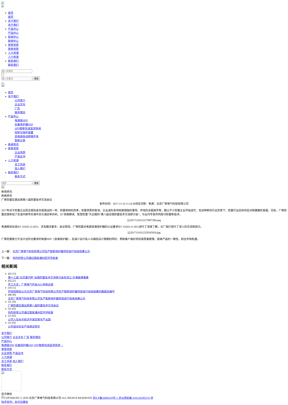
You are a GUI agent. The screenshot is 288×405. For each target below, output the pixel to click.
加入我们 (20, 168)
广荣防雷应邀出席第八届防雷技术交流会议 (33, 305)
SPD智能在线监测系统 (28, 128)
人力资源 (13, 160)
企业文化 (20, 104)
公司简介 (20, 100)
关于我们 (13, 96)
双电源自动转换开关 (27, 136)
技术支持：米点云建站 (14, 401)
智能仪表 (20, 140)
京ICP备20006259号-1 (105, 397)
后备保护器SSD (24, 124)
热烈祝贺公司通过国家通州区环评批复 (35, 258)
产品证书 (20, 156)
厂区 (17, 108)
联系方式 (20, 176)
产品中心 (13, 116)
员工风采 (20, 164)
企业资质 (20, 152)
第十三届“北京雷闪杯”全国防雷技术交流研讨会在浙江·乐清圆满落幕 (48, 277)
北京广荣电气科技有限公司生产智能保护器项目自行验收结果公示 (51, 251)
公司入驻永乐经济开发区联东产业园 (29, 319)
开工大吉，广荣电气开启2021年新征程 (30, 284)
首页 (10, 92)
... (62, 345)
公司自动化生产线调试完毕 (24, 326)
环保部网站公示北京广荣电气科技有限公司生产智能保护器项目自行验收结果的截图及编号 (61, 291)
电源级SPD (21, 120)
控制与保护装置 (24, 132)
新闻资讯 (13, 144)
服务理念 (20, 112)
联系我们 (13, 172)
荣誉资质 (13, 148)
